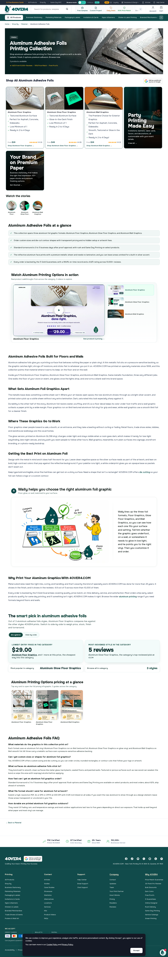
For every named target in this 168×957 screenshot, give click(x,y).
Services (47, 907)
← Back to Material (13, 823)
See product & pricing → (94, 339)
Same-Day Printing (152, 911)
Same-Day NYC (55, 2)
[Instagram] (149, 858)
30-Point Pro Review (153, 884)
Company (114, 874)
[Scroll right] (140, 9)
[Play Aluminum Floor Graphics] (59, 310)
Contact (113, 880)
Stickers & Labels (11, 907)
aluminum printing (128, 596)
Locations (48, 903)
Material (24, 24)
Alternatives (49, 899)
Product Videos (50, 915)
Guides (47, 884)
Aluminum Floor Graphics (24, 655)
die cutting (144, 472)
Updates (113, 884)
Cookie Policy (52, 944)
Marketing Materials (53, 17)
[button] (163, 952)
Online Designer (151, 903)
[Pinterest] (161, 858)
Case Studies (49, 887)
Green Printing (150, 918)
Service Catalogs (151, 915)
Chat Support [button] (82, 887)
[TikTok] (132, 858)
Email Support (82, 884)
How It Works (115, 895)
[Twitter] (143, 858)
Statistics (48, 895)
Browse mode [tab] (72, 2)
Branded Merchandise (148, 17)
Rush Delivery (150, 907)
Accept (136, 950)
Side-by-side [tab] (31, 635)
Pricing (112, 899)
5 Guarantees (150, 899)
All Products (32, 2)
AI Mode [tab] (90, 2)
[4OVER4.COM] (16, 9)
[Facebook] (126, 858)
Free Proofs (149, 895)
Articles (147, 2)
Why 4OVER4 (151, 874)
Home (7, 24)
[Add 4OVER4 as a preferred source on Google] (153, 81)
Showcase (48, 891)
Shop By (43, 2)
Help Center (160, 2)
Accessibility (10, 950)
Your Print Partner (117, 891)
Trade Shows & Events (14, 915)
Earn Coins (149, 891)
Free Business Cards (16, 2)
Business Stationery (34, 17)
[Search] (67, 9)
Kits (45, 911)
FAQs (46, 918)
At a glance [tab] (16, 635)
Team (112, 887)
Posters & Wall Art (12, 918)
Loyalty (112, 2)
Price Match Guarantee (154, 880)
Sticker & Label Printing (127, 17)
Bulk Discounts (151, 887)
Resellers (113, 903)
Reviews (113, 907)
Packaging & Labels (72, 17)
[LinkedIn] (155, 858)
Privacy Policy (67, 944)
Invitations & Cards (91, 17)
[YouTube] (138, 858)
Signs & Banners (108, 17)
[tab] (82, 2)
